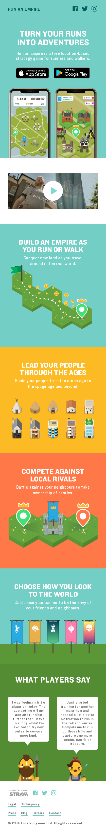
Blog (24, 813)
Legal (12, 804)
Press (12, 813)
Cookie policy (30, 804)
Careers (38, 813)
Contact (55, 813)
